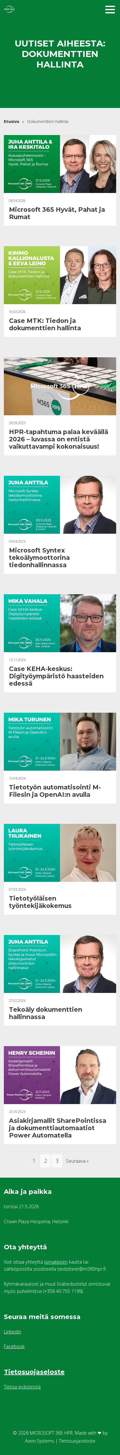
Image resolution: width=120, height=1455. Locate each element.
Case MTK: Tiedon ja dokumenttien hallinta (45, 324)
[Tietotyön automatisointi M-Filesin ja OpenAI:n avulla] (60, 742)
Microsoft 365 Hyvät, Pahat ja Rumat (57, 213)
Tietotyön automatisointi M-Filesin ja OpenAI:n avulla (55, 790)
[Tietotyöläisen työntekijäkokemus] (60, 853)
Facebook (14, 1346)
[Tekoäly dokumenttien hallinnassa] (60, 964)
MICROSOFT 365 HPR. (52, 1433)
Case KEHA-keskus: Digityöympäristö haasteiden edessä (56, 676)
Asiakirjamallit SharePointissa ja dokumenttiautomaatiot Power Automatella (57, 1128)
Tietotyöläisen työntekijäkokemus (40, 902)
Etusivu (11, 121)
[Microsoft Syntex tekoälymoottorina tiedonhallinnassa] (60, 505)
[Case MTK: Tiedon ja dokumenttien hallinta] (60, 275)
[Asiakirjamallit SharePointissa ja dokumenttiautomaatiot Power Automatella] (60, 1075)
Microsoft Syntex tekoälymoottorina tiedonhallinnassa (39, 557)
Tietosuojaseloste (34, 1372)
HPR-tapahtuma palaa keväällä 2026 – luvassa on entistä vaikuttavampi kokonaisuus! (58, 439)
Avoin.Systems (39, 1441)
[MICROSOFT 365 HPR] (42, 9)
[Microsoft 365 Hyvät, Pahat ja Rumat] (60, 164)
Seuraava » (77, 1161)
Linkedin (12, 1332)
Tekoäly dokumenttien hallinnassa (45, 1013)
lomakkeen (56, 1262)
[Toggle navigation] (110, 9)
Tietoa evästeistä (22, 1387)
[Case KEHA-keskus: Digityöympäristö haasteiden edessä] (60, 623)
